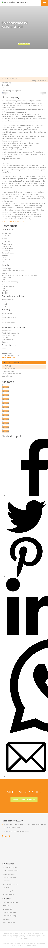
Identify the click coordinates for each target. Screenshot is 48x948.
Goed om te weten (9, 877)
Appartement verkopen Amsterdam (14, 935)
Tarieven (6, 906)
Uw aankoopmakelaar (10, 902)
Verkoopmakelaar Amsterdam (26, 937)
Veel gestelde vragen (10, 884)
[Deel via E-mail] (26, 777)
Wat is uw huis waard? (10, 871)
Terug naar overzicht (38, 80)
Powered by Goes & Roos (10, 943)
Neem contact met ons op (24, 799)
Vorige (5, 78)
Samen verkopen (9, 874)
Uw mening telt (8, 891)
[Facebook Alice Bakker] (2, 837)
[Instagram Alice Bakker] (9, 837)
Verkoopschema (8, 894)
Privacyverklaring (31, 945)
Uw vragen (6, 887)
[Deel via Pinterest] (26, 577)
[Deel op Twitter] (26, 536)
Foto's (4, 87)
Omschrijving (6, 83)
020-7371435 (6, 366)
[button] (5, 93)
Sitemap (21, 945)
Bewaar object (24, 44)
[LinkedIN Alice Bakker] (5, 837)
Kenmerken (6, 85)
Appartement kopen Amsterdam (33, 933)
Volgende (13, 78)
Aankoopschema (9, 922)
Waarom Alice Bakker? (10, 867)
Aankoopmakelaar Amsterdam (13, 933)
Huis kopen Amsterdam (33, 935)
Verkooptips (7, 881)
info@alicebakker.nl (9, 368)
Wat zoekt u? (7, 909)
